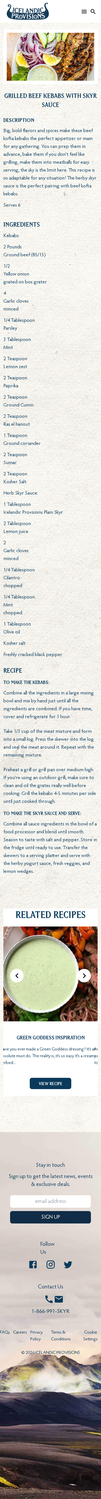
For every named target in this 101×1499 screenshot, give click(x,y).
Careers (20, 1332)
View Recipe (50, 1083)
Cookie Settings (90, 1335)
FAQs (5, 1332)
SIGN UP (50, 1217)
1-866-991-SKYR (50, 1311)
